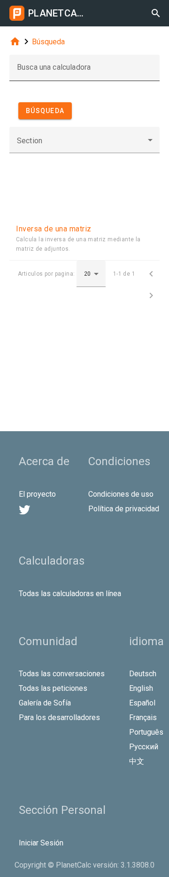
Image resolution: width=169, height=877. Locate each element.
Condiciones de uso (121, 494)
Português (146, 732)
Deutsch (142, 673)
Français (143, 717)
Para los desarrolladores (59, 717)
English (141, 688)
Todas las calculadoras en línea (70, 593)
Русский (143, 746)
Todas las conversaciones (62, 673)
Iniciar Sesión (41, 842)
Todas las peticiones (53, 688)
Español (142, 702)
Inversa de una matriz (54, 228)
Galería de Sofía (45, 702)
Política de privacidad (123, 508)
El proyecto (37, 494)
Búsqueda (48, 41)
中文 (136, 761)
